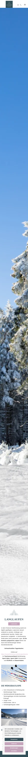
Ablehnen (14, 743)
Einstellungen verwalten (14, 749)
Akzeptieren (14, 739)
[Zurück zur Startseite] (9, 4)
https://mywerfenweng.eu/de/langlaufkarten (14, 654)
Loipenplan (14, 624)
